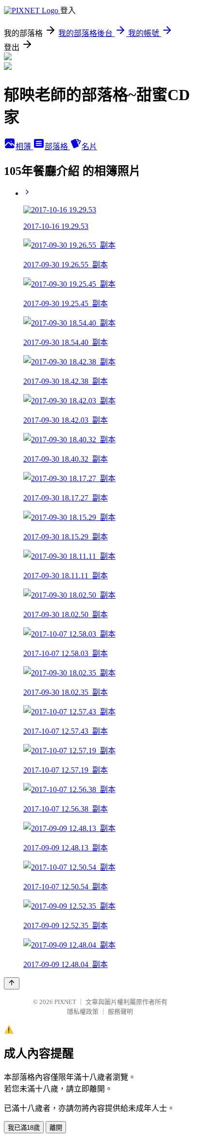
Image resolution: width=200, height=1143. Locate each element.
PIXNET (65, 1001)
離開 (56, 1127)
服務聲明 (120, 1011)
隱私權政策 (83, 1011)
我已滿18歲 (24, 1127)
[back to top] (11, 983)
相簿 (24, 146)
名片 (89, 146)
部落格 (57, 146)
